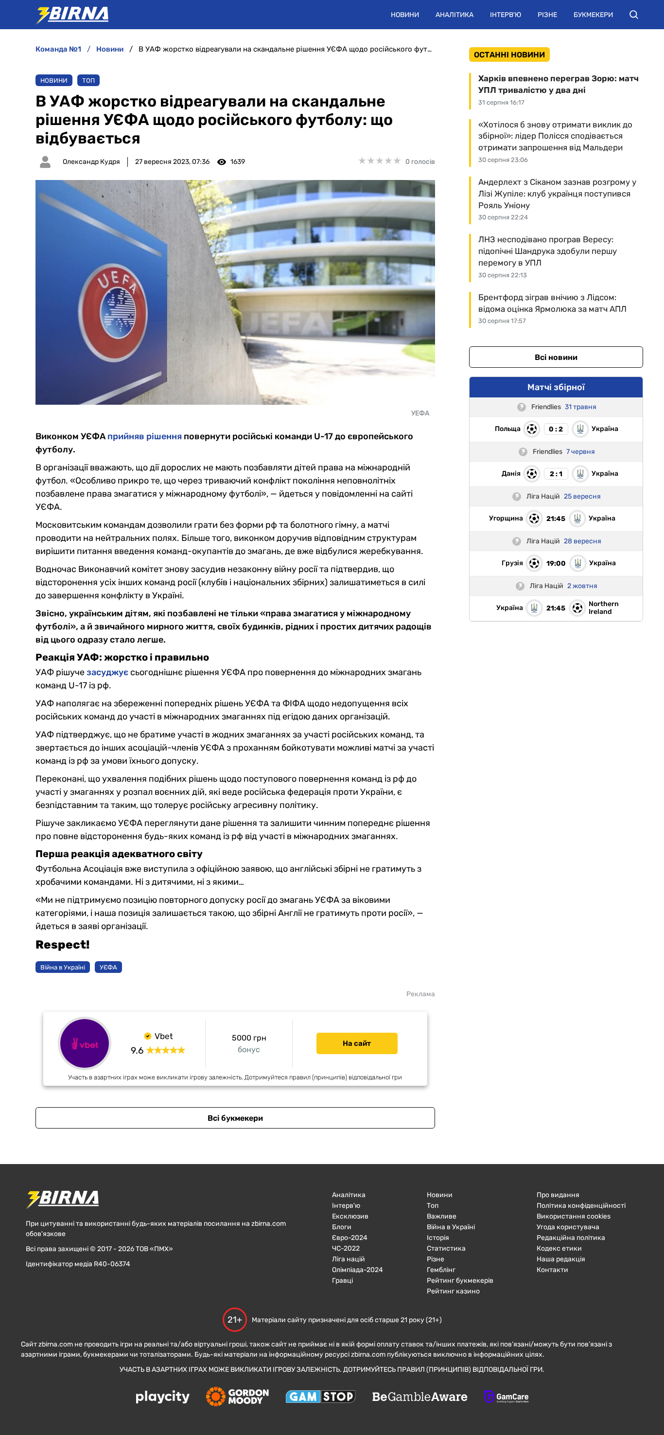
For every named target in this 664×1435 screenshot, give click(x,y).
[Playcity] (163, 1397)
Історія (438, 1238)
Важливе (441, 1216)
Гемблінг (441, 1270)
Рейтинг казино (453, 1291)
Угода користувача (568, 1227)
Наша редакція (561, 1259)
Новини (405, 15)
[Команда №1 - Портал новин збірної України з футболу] (67, 14)
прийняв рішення (144, 436)
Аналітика (454, 15)
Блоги (341, 1227)
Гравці (342, 1280)
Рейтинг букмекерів (460, 1280)
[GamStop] (320, 1397)
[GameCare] (506, 1397)
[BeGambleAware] (420, 1397)
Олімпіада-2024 (357, 1270)
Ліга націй (348, 1259)
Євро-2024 (349, 1238)
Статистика (446, 1248)
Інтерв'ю (505, 15)
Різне (547, 15)
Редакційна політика (571, 1238)
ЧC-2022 (346, 1248)
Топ (88, 80)
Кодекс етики (559, 1248)
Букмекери (593, 15)
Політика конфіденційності (581, 1206)
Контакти (552, 1270)
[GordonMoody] (237, 1397)
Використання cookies (574, 1216)
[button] (633, 14)
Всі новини (556, 357)
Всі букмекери (235, 1118)
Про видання (558, 1195)
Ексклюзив (350, 1216)
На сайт (357, 1043)
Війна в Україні (451, 1227)
